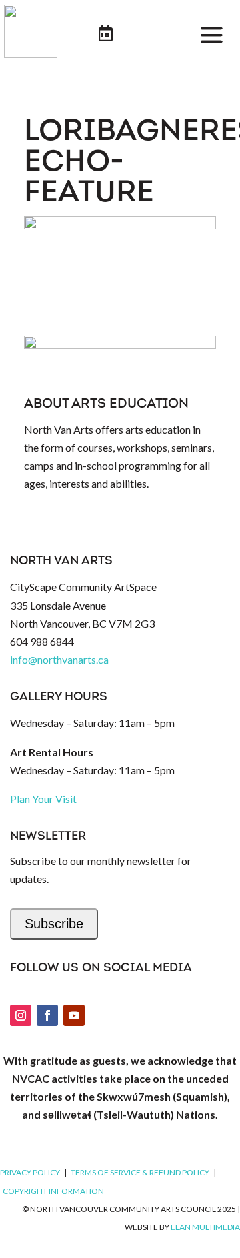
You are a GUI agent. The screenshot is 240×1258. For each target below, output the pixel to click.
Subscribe (54, 923)
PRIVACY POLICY (30, 1172)
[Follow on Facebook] (47, 1015)
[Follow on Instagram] (20, 1015)
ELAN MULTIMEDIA (205, 1227)
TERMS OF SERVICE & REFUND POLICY (140, 1172)
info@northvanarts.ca (59, 659)
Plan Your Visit (43, 798)
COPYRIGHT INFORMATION (53, 1191)
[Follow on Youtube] (74, 1015)
